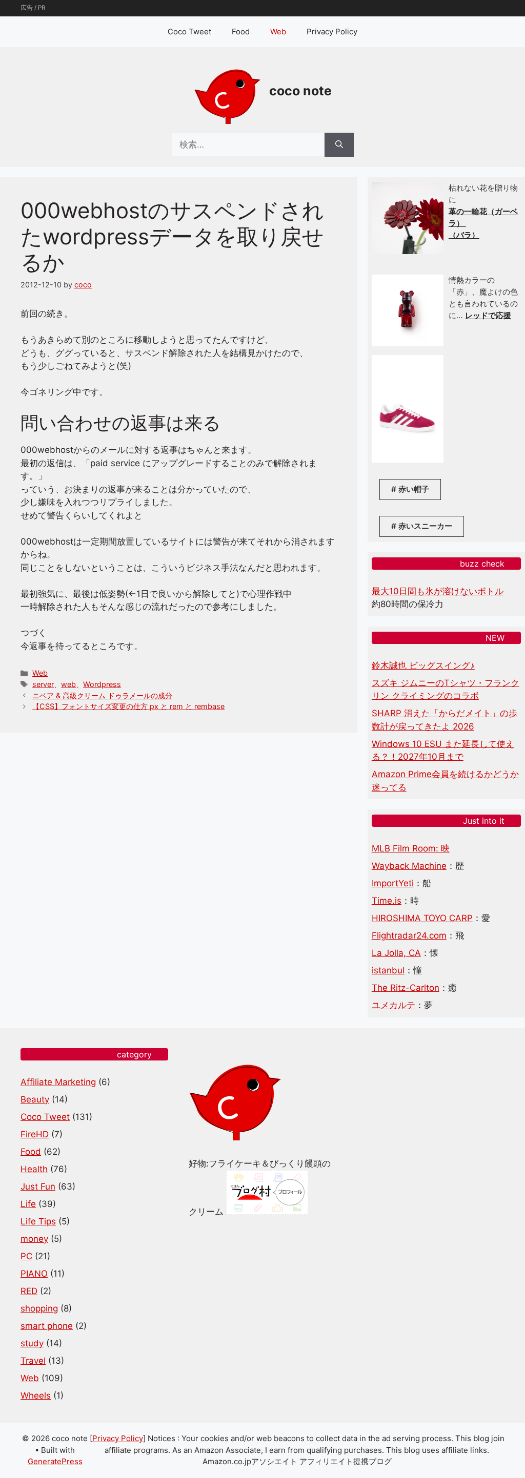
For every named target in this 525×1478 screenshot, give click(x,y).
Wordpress (102, 684)
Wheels (36, 1395)
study (32, 1343)
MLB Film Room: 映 (411, 848)
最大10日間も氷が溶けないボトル (437, 591)
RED (29, 1291)
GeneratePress (55, 1461)
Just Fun (38, 1186)
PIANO (34, 1273)
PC (26, 1256)
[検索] (339, 145)
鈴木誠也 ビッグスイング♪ (423, 665)
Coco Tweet (189, 31)
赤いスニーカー (425, 526)
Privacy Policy (332, 31)
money (34, 1239)
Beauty (35, 1099)
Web (278, 31)
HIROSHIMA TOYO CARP (422, 918)
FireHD (35, 1134)
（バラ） (464, 235)
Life (28, 1204)
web (68, 684)
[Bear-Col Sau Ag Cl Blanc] (407, 343)
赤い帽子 (413, 489)
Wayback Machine (409, 866)
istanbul (388, 970)
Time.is (386, 901)
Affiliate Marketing (58, 1082)
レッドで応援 (488, 315)
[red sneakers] (407, 460)
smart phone (47, 1326)
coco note (300, 90)
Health (34, 1169)
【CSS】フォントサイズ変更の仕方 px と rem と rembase (128, 706)
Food (241, 31)
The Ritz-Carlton (405, 988)
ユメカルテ (393, 1005)
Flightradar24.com (409, 935)
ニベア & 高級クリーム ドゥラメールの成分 (102, 695)
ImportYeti (393, 883)
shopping (39, 1308)
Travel (33, 1361)
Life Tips (38, 1221)
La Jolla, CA (396, 953)
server (43, 684)
